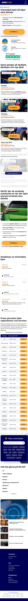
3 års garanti (11, 567)
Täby (9, 449)
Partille (20, 455)
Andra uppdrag (7, 473)
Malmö (5, 449)
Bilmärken (10, 570)
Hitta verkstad (11, 568)
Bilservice (5, 485)
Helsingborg (21, 452)
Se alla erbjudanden (13, 173)
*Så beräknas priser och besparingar (9, 36)
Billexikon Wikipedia (13, 580)
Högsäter (18, 458)
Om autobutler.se (12, 556)
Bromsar (5, 491)
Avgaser (5, 476)
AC (3, 470)
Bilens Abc (10, 579)
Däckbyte (4, 114)
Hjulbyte (4, 85)
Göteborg (21, 447)
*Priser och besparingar (14, 565)
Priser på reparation (13, 582)
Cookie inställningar (6, 596)
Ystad (13, 449)
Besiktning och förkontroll (11, 482)
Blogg (9, 577)
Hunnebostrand (11, 458)
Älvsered (8, 455)
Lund (10, 452)
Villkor (13, 596)
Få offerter (23, 339)
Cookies (18, 596)
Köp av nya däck (6, 142)
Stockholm (15, 447)
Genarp (15, 452)
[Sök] (23, 443)
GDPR (22, 596)
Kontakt (10, 558)
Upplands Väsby (20, 449)
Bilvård (5, 488)
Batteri (5, 479)
